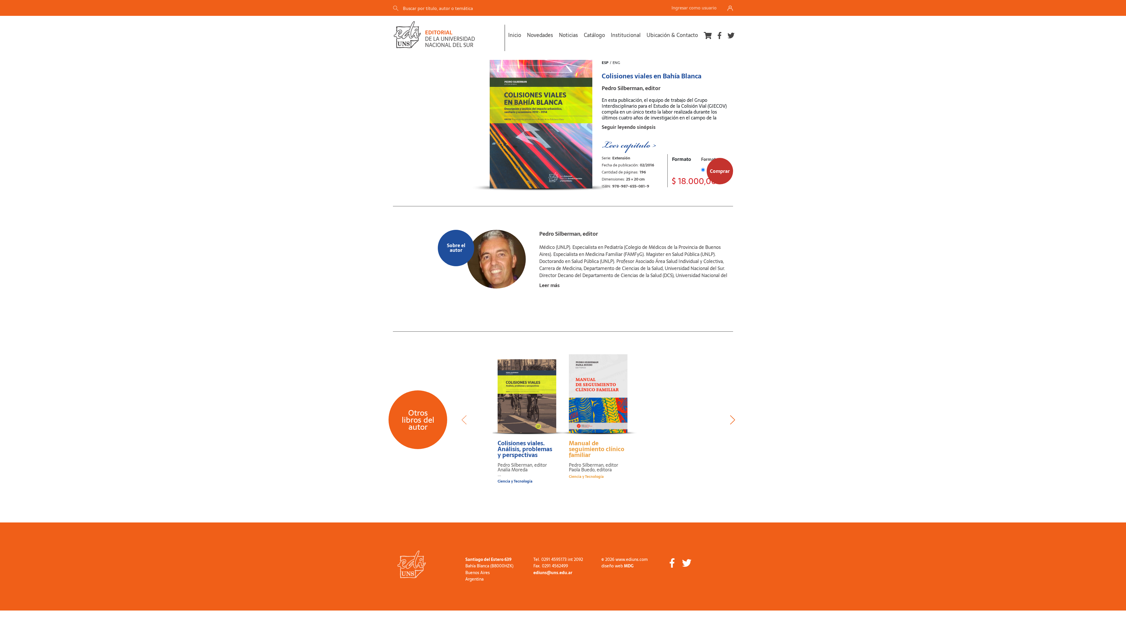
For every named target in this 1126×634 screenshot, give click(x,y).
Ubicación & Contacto (672, 35)
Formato (681, 159)
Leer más (549, 285)
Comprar (720, 171)
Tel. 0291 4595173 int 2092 (558, 559)
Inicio (514, 35)
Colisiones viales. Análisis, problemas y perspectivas (525, 449)
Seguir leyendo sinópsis (629, 127)
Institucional (626, 35)
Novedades (540, 35)
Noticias (568, 35)
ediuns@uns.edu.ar (552, 572)
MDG (628, 565)
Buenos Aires (477, 572)
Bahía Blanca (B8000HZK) (489, 566)
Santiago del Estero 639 (488, 559)
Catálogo (594, 35)
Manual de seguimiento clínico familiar (596, 449)
